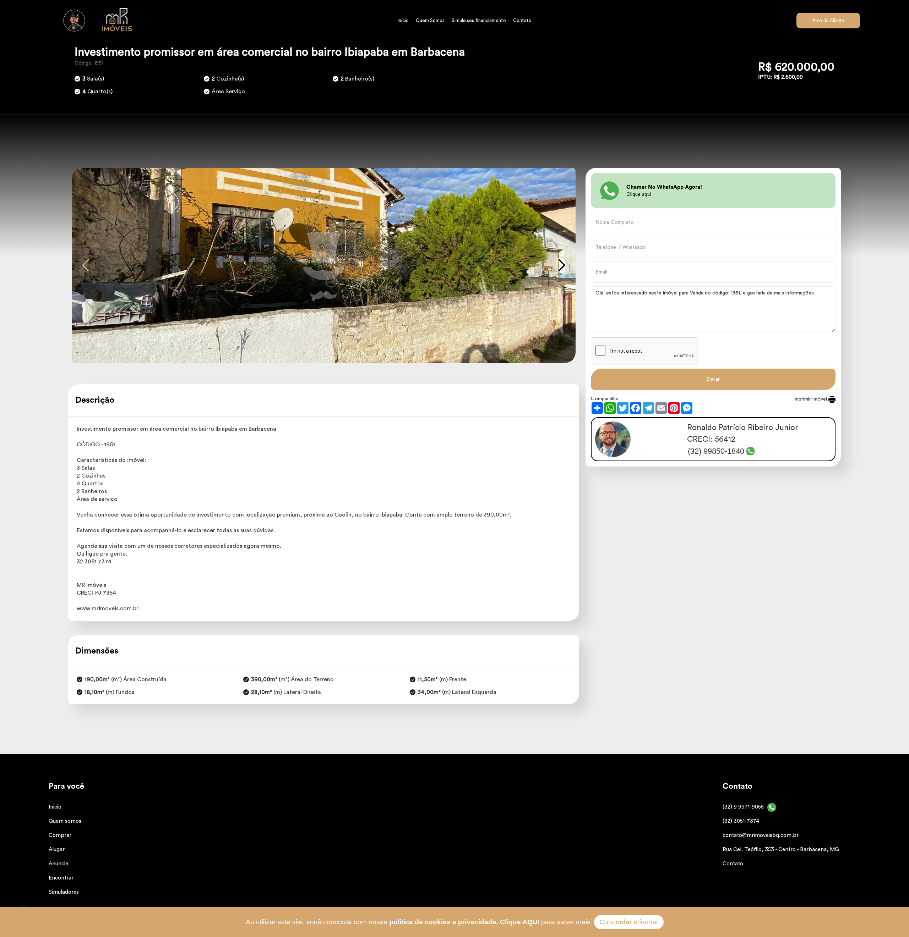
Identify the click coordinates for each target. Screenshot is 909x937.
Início (403, 20)
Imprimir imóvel (810, 399)
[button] (86, 265)
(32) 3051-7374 (741, 821)
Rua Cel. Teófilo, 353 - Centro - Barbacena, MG (781, 849)
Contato (522, 20)
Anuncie (58, 863)
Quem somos (65, 821)
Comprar (60, 835)
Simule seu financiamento (479, 20)
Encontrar (61, 878)
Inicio (55, 807)
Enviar (713, 379)
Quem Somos (430, 20)
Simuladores (64, 892)
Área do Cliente (828, 20)
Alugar (57, 849)
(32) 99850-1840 (716, 451)
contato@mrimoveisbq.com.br (761, 835)
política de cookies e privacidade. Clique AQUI (464, 922)
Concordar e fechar (628, 922)
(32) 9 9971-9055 (743, 807)
